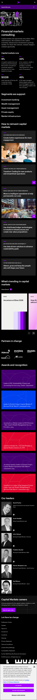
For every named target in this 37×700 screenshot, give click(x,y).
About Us (4, 628)
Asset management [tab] (10, 108)
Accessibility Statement (8, 650)
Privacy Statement (6, 641)
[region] (18, 682)
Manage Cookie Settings (18, 695)
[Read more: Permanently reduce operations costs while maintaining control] (18, 202)
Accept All (18, 685)
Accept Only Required (18, 690)
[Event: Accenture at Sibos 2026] (14, 311)
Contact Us (4, 631)
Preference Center (6, 622)
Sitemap (3, 638)
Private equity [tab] (7, 112)
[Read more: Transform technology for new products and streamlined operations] (18, 174)
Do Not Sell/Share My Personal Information (13, 654)
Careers (3, 625)
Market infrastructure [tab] (11, 116)
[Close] (34, 667)
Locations (4, 635)
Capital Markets (5, 7)
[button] (8, 610)
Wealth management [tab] (10, 103)
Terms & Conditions (7, 644)
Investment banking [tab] (10, 99)
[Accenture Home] (18, 2)
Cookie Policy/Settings (7, 647)
